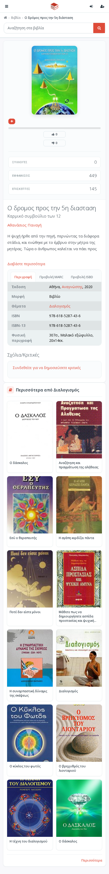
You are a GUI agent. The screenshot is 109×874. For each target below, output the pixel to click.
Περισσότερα (91, 860)
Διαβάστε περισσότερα (26, 263)
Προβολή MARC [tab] (51, 277)
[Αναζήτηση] (99, 28)
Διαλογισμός (59, 306)
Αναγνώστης (72, 286)
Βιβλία (16, 18)
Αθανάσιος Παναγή (24, 225)
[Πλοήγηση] (6, 6)
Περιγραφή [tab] (23, 277)
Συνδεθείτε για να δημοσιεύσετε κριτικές (47, 367)
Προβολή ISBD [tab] (82, 277)
